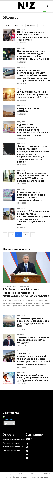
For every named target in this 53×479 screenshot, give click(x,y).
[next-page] (32, 234)
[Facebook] (27, 444)
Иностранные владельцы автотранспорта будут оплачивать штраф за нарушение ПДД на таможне (33, 55)
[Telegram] (27, 451)
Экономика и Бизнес (10, 286)
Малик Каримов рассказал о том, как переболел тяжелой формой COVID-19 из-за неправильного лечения (33, 177)
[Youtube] (27, 458)
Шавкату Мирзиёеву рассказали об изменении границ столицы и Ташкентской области (31, 196)
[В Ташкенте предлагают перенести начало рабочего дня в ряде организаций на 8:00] (9, 321)
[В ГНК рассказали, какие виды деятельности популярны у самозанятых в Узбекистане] (9, 35)
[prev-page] (5, 234)
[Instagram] (27, 447)
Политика (21, 334)
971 (11, 235)
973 (26, 235)
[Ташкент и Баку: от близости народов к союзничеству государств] (9, 340)
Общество (21, 29)
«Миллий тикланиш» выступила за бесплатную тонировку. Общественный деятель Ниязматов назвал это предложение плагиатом (33, 75)
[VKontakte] (27, 455)
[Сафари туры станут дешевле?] (9, 111)
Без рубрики (31, 26)
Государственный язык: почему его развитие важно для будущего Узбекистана (33, 378)
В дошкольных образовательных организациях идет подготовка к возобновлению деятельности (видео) (33, 129)
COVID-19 (7, 26)
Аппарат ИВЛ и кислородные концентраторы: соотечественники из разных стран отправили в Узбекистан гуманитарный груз (33, 218)
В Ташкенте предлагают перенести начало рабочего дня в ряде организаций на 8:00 (33, 322)
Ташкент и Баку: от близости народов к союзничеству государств (33, 340)
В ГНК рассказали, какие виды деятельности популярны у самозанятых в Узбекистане (32, 36)
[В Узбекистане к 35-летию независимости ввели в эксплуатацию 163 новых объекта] (26, 267)
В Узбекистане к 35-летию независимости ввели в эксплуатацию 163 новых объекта (26, 293)
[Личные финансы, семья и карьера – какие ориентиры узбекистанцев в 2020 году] (9, 94)
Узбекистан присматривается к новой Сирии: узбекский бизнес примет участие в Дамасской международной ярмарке (33, 358)
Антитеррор (18, 26)
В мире (42, 26)
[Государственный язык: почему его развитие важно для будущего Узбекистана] (9, 378)
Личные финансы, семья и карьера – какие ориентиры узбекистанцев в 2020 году (32, 94)
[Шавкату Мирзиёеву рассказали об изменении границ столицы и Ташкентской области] (9, 195)
